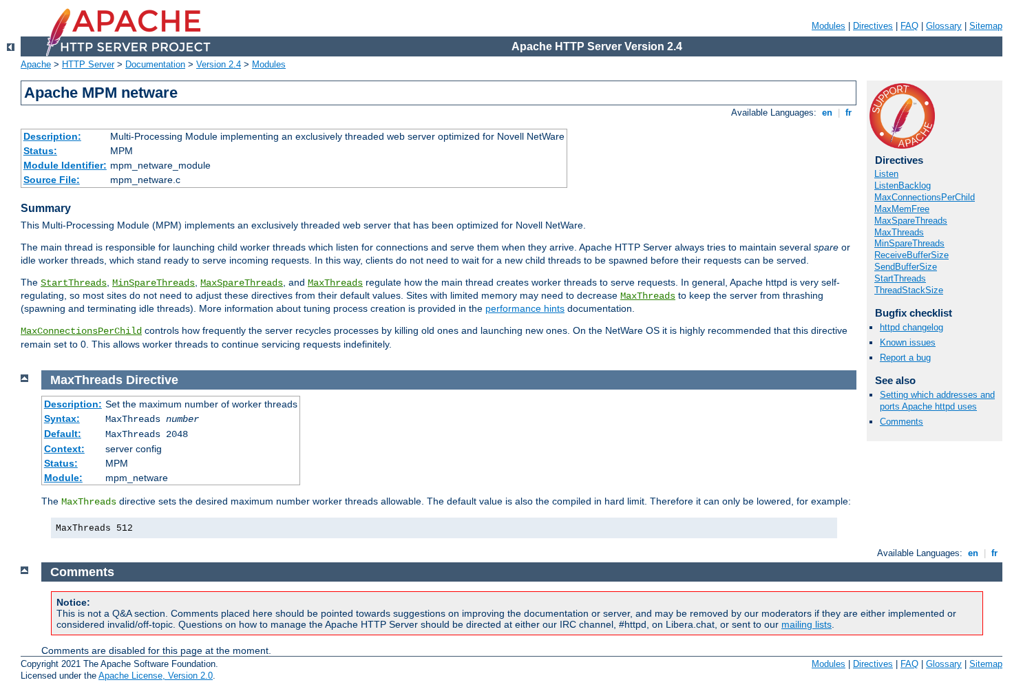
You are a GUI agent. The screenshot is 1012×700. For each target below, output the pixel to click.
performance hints (525, 308)
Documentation (155, 64)
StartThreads (74, 282)
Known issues (908, 342)
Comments (901, 421)
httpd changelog (911, 327)
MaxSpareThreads (241, 282)
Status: (40, 150)
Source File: (51, 179)
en (827, 112)
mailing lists (806, 624)
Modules (828, 26)
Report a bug (905, 357)
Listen (886, 174)
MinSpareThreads (153, 282)
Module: (63, 477)
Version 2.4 (218, 64)
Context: (64, 448)
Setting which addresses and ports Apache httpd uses (937, 401)
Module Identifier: (65, 165)
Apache (36, 64)
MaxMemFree (901, 209)
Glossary (944, 26)
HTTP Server (88, 64)
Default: (62, 433)
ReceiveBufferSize (911, 255)
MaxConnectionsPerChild (81, 331)
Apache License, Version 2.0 (155, 675)
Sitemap (985, 26)
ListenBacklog (902, 185)
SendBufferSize (905, 267)
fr (848, 112)
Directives (873, 26)
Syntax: (62, 418)
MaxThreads (335, 282)
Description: (52, 136)
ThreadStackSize (908, 290)
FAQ (909, 26)
